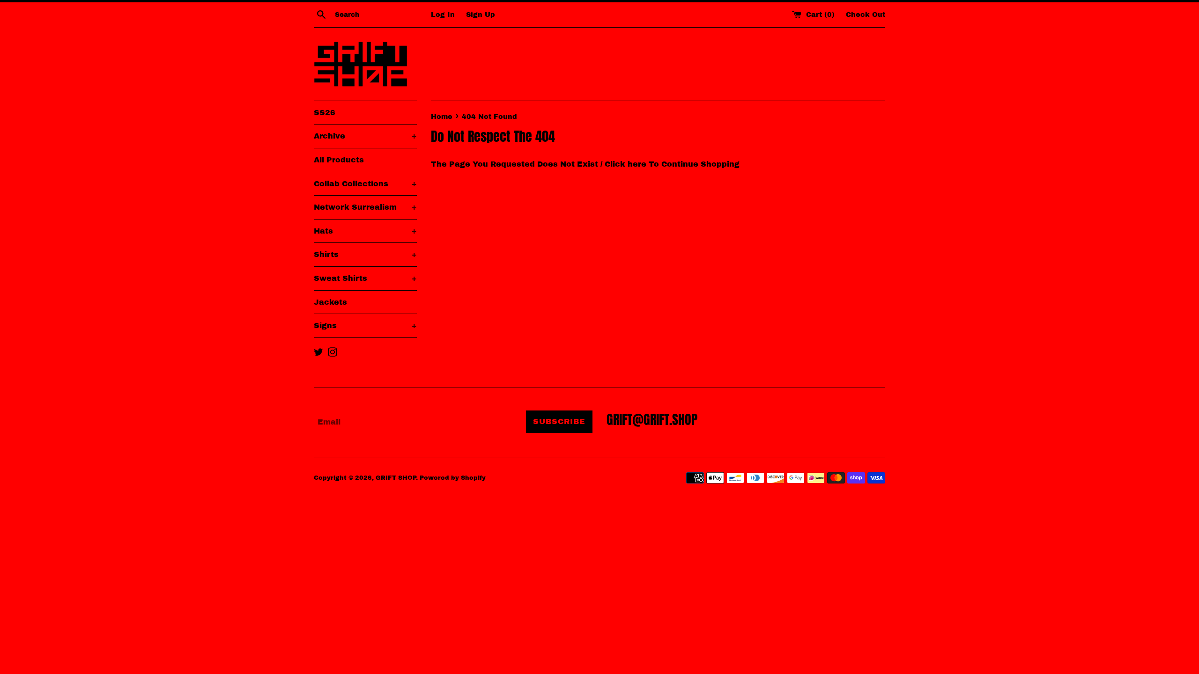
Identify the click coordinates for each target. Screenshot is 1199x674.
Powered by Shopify (453, 478)
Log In (443, 14)
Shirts (365, 254)
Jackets (330, 302)
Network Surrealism (365, 207)
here (637, 164)
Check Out (865, 14)
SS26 (324, 113)
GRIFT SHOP (396, 478)
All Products (339, 160)
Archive (365, 136)
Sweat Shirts (365, 278)
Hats (365, 231)
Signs (365, 326)
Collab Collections (365, 184)
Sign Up (480, 14)
